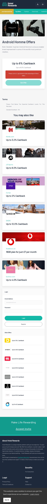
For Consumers (29, 471)
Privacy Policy (6, 481)
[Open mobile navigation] (43, 4)
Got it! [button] (7, 500)
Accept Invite (23, 428)
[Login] (38, 4)
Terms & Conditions (7, 484)
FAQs (26, 481)
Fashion (26, 11)
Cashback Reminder (23, 457)
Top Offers (18, 11)
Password (7, 307)
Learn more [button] (34, 494)
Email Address (9, 299)
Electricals (35, 11)
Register (23, 324)
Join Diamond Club (7, 11)
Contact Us (28, 484)
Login (23, 318)
